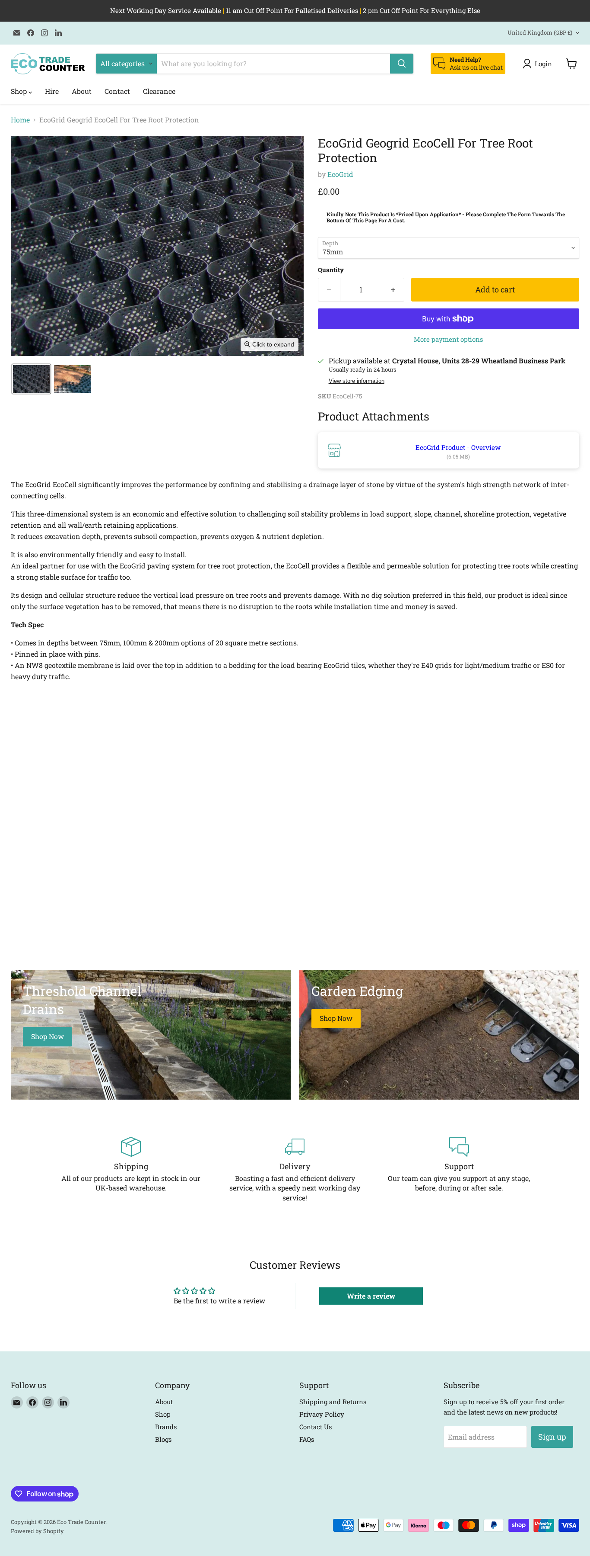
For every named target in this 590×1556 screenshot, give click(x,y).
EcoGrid (340, 174)
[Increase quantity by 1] (393, 290)
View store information (356, 381)
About (82, 91)
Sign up (552, 1436)
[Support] (459, 1170)
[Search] (401, 64)
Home (20, 120)
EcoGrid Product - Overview (458, 447)
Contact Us (315, 1426)
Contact (117, 91)
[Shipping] (131, 1170)
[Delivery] (295, 1170)
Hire (52, 91)
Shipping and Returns (332, 1401)
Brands (166, 1426)
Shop (20, 91)
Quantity (331, 269)
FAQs (306, 1439)
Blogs (163, 1439)
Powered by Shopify (37, 1531)
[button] (539, 63)
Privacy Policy (321, 1414)
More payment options (448, 339)
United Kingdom (540, 32)
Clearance (159, 91)
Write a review (371, 1295)
